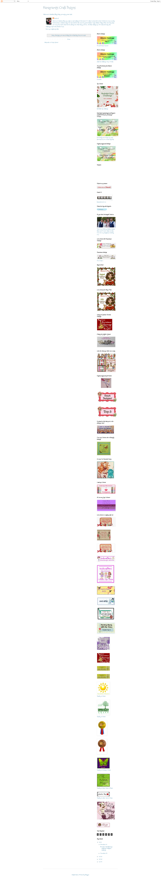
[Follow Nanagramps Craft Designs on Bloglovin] (102, 210)
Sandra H (56, 18)
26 (99, 862)
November (103, 844)
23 (99, 842)
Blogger (87, 875)
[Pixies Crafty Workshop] (106, 387)
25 (99, 859)
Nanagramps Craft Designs (59, 7)
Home (68, 39)
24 (99, 857)
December (103, 853)
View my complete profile (52, 29)
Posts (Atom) (54, 42)
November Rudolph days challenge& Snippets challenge (106, 848)
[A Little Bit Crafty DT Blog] (107, 402)
